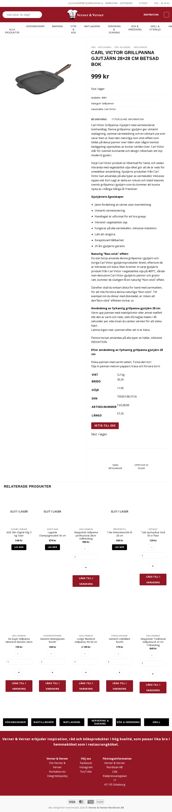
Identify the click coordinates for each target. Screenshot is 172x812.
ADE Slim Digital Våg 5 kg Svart (19, 534)
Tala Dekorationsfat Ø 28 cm (119, 534)
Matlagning (104, 47)
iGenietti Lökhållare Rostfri (119, 640)
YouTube (86, 771)
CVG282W (123, 405)
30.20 (120, 379)
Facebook (86, 763)
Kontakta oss (57, 771)
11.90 (120, 388)
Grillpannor (140, 47)
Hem (93, 47)
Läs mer (19, 547)
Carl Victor (110, 109)
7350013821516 (127, 396)
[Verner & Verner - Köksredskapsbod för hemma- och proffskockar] (86, 14)
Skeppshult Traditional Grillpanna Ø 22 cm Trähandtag (153, 642)
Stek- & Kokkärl (122, 47)
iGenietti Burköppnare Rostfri (52, 640)
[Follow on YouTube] (16, 3)
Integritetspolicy (57, 776)
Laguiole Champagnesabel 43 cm (52, 534)
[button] (166, 14)
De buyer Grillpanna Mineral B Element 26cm (19, 640)
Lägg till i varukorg (86, 581)
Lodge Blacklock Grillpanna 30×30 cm (86, 640)
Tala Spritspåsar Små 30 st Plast (153, 534)
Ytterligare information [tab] (128, 119)
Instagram (86, 767)
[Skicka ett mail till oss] (12, 3)
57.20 (120, 413)
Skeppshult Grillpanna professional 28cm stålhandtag (86, 535)
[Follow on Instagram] (8, 3)
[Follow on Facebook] (4, 3)
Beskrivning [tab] (99, 119)
